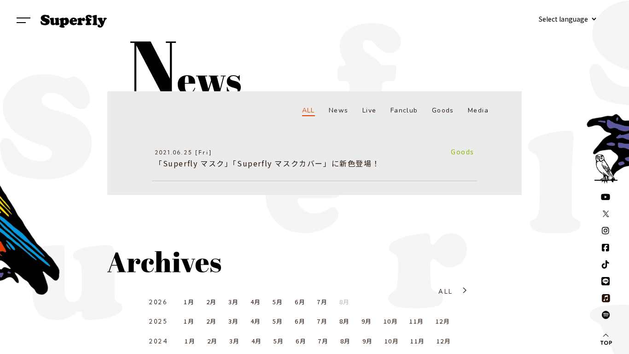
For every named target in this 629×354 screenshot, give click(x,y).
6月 (300, 301)
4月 (255, 301)
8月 (344, 321)
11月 (416, 321)
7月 (322, 301)
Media (478, 110)
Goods (443, 110)
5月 (278, 301)
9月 (366, 321)
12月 (443, 321)
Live (369, 110)
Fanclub (404, 110)
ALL (308, 110)
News (339, 110)
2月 (211, 301)
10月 (391, 321)
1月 (189, 301)
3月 (233, 301)
